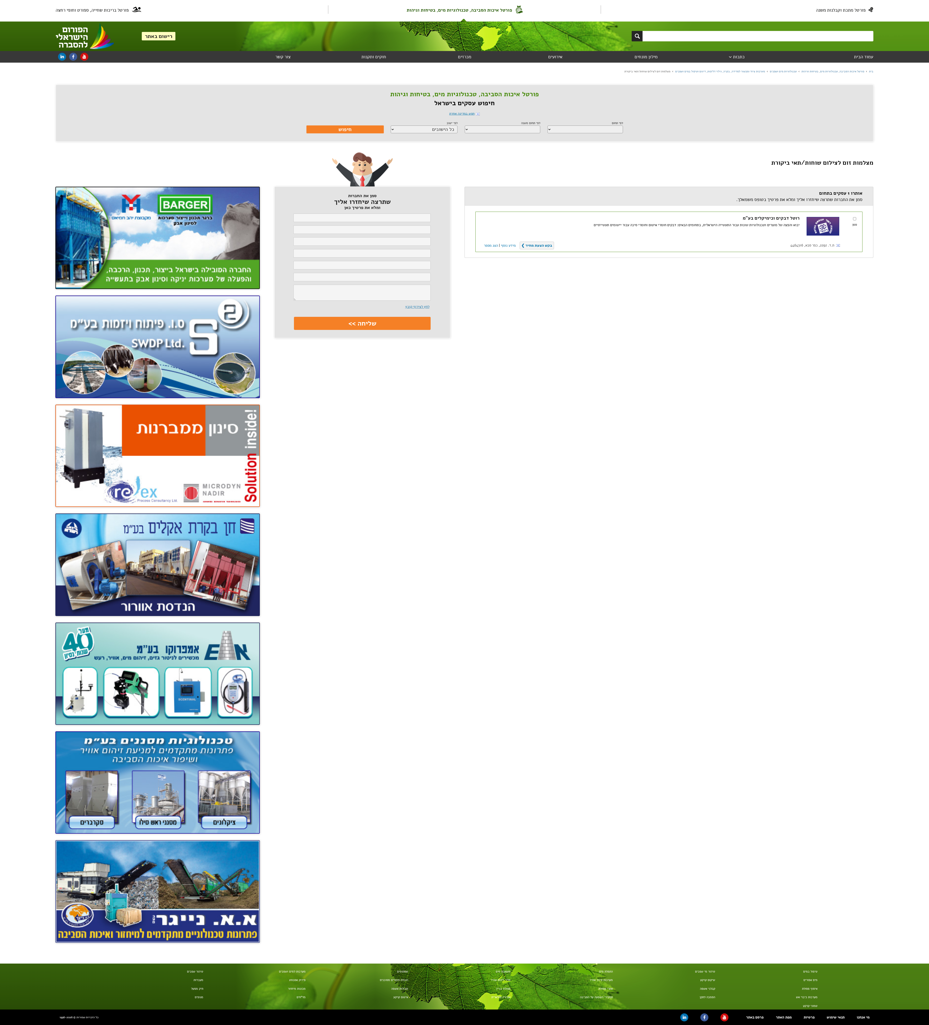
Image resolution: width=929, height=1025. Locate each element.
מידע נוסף (508, 245)
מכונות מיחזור (297, 989)
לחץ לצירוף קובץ (417, 306)
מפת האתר (784, 1017)
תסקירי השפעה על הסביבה (596, 997)
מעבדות (198, 980)
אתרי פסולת (606, 989)
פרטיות (809, 1017)
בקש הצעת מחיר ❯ (536, 245)
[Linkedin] (62, 57)
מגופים (199, 997)
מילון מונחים (646, 57)
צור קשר (283, 57)
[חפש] (637, 36)
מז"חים (301, 997)
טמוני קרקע (810, 1006)
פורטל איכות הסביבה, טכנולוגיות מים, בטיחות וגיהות (459, 10)
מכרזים (464, 57)
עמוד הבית (863, 57)
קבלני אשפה (707, 989)
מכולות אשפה (399, 989)
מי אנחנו (863, 1017)
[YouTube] (84, 57)
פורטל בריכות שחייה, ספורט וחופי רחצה (92, 10)
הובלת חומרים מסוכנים (394, 980)
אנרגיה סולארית (500, 997)
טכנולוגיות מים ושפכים (783, 71)
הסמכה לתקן (707, 997)
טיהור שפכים (195, 971)
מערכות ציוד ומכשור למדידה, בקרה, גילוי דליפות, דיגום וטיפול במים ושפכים (720, 71)
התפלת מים (606, 971)
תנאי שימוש (836, 1017)
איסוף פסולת (809, 989)
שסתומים (402, 971)
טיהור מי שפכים (705, 971)
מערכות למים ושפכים (292, 971)
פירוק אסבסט (297, 980)
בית (871, 71)
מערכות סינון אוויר (601, 980)
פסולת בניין (503, 989)
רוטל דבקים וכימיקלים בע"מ (771, 218)
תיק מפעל (197, 989)
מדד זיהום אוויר (500, 980)
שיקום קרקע (707, 980)
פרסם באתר (755, 1017)
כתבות (739, 57)
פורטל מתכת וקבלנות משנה (841, 10)
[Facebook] (73, 57)
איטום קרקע (400, 997)
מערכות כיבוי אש (806, 997)
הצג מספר (491, 245)
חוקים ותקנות (373, 57)
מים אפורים (810, 980)
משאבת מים (503, 971)
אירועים (555, 57)
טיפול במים (810, 971)
